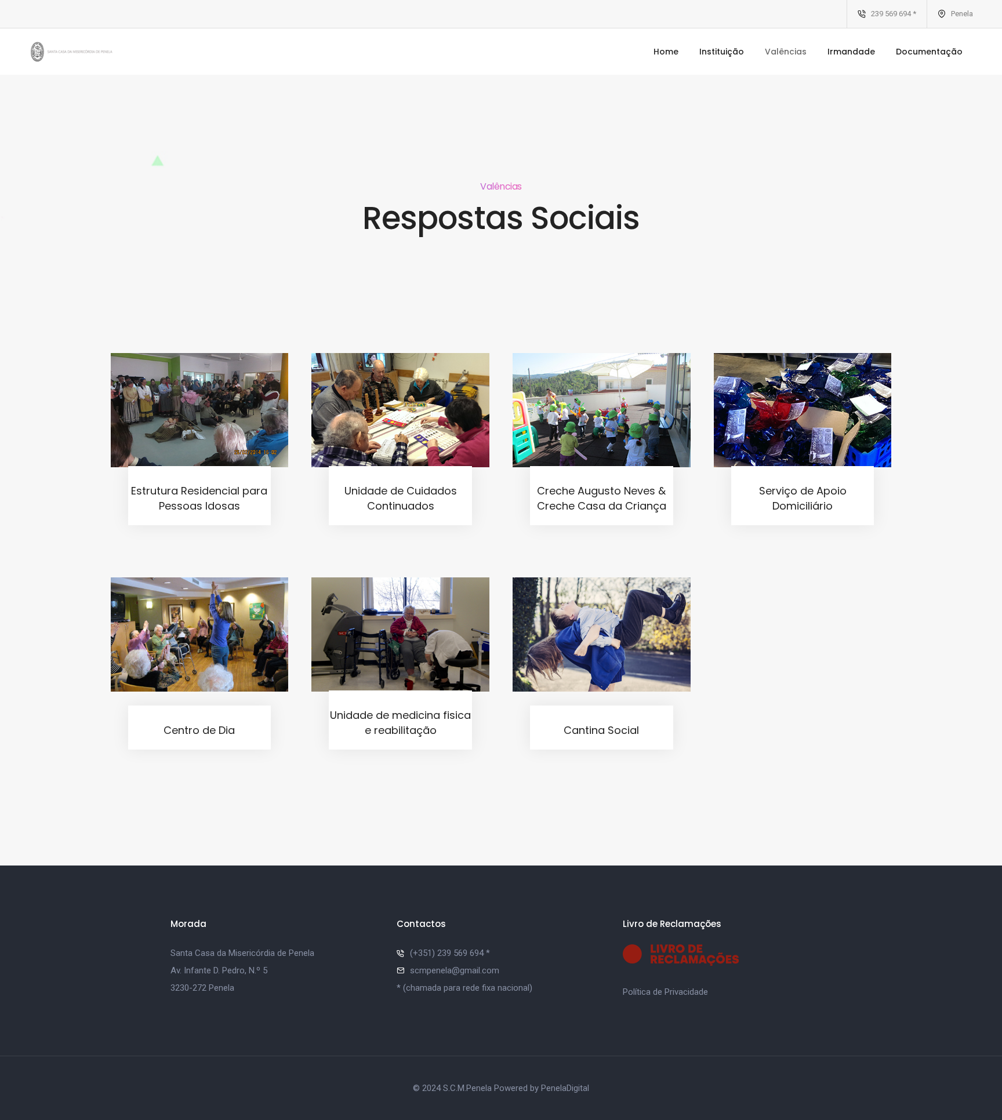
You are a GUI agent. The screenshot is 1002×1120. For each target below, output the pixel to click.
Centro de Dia (199, 730)
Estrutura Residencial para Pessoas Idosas (199, 498)
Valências (786, 51)
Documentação (929, 51)
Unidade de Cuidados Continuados (400, 498)
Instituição (721, 51)
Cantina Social (601, 730)
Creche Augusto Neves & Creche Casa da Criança (601, 498)
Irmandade (851, 51)
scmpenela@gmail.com (454, 970)
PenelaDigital (565, 1088)
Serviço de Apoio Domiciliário (803, 498)
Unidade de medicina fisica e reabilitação (400, 722)
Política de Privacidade (665, 992)
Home (666, 51)
